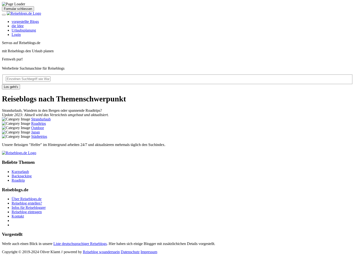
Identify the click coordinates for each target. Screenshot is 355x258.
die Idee (18, 26)
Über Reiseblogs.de (27, 199)
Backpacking (22, 176)
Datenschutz (130, 252)
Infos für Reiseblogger (29, 207)
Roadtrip (18, 180)
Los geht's (11, 87)
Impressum (149, 252)
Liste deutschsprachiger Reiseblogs (80, 244)
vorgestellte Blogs (25, 22)
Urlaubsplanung (24, 30)
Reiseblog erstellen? (27, 203)
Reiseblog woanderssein (101, 252)
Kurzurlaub (20, 172)
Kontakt (18, 216)
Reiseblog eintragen (27, 212)
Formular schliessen (18, 9)
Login (16, 35)
